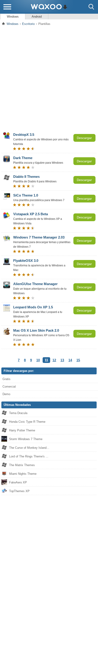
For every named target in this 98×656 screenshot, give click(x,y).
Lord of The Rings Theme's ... (28, 456)
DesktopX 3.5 (23, 134)
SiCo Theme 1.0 (25, 195)
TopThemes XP (19, 491)
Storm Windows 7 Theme (25, 439)
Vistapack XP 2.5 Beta (30, 214)
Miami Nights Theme (22, 473)
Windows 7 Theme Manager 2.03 (38, 237)
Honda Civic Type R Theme (27, 421)
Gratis (6, 379)
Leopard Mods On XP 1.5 (33, 307)
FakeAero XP (18, 482)
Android (37, 16)
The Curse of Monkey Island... (29, 447)
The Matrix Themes (22, 465)
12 (54, 360)
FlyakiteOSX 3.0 (25, 260)
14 (70, 360)
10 (38, 360)
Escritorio (28, 24)
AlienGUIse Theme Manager (35, 284)
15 (78, 360)
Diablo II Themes (26, 176)
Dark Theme (22, 158)
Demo (6, 394)
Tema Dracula (18, 413)
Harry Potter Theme (22, 430)
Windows (13, 16)
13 (62, 360)
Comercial (9, 386)
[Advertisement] (49, 78)
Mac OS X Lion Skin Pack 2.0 (36, 330)
